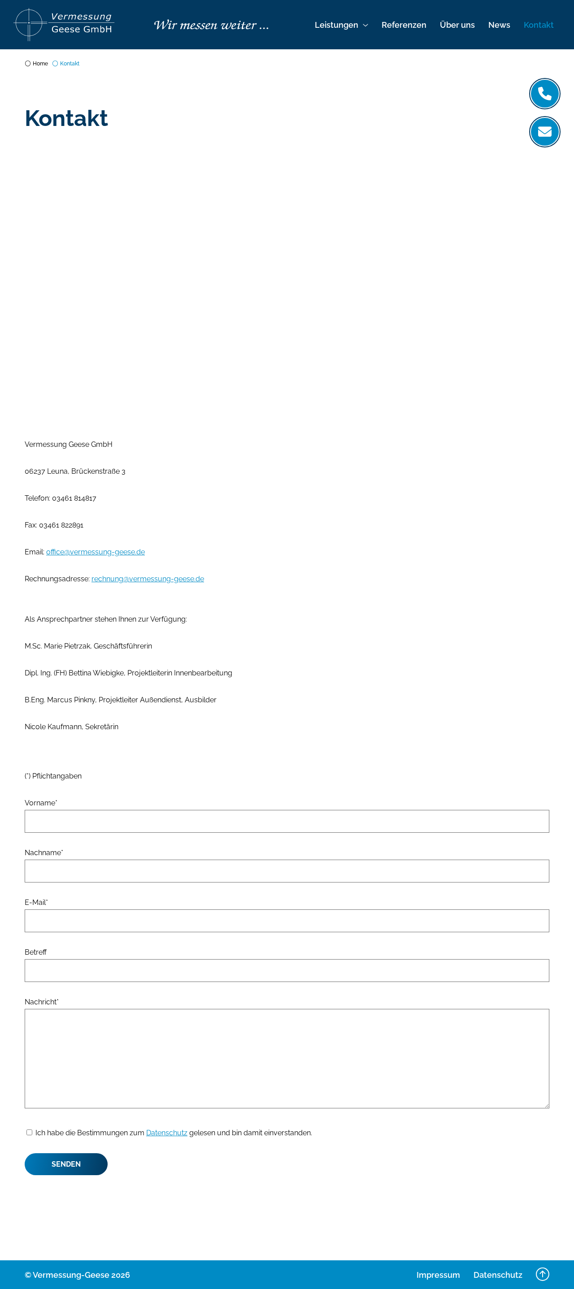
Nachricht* (42, 1002)
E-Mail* (36, 902)
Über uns (457, 25)
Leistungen (336, 25)
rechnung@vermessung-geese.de (147, 579)
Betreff (36, 952)
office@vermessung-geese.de (95, 552)
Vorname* (41, 803)
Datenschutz (166, 1133)
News (499, 25)
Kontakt (539, 25)
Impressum (438, 1275)
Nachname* (44, 852)
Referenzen (404, 25)
